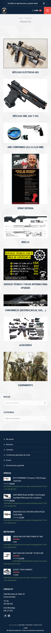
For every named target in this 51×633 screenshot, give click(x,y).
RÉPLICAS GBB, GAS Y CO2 (25, 116)
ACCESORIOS (25, 345)
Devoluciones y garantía (15, 465)
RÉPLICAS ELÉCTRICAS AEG (25, 72)
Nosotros (9, 444)
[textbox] (12, 418)
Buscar (45, 403)
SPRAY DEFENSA (25, 208)
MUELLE (25, 242)
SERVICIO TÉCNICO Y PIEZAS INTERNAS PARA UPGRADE (25, 286)
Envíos (8, 460)
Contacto (9, 450)
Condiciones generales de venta (18, 455)
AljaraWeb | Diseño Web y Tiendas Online (30, 625)
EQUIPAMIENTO (25, 385)
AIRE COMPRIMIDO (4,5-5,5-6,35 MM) (26, 147)
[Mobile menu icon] (47, 10)
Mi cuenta (10, 439)
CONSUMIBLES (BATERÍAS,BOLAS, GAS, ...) (25, 310)
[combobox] (25, 418)
